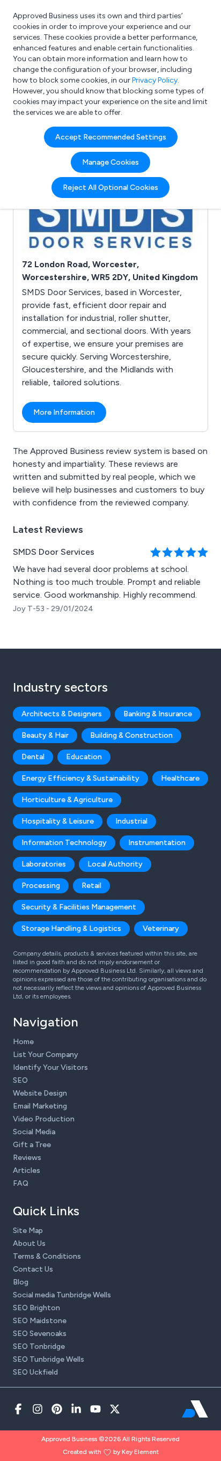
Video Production (44, 1119)
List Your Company (45, 1054)
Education (84, 756)
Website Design (40, 1093)
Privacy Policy (155, 80)
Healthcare (180, 778)
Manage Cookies (110, 162)
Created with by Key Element (111, 1452)
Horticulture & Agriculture (67, 799)
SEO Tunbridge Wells (48, 1359)
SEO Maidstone (40, 1320)
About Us (29, 1243)
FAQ (20, 1183)
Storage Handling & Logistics (71, 928)
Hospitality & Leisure (57, 821)
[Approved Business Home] (195, 1409)
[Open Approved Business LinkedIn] (76, 1409)
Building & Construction (131, 735)
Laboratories (43, 864)
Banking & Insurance (157, 713)
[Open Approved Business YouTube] (95, 1409)
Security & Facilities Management (78, 907)
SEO (20, 1080)
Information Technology (64, 842)
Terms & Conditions (47, 1256)
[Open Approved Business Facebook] (18, 1409)
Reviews (27, 1157)
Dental (33, 756)
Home (23, 1041)
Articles (26, 1170)
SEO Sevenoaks (40, 1333)
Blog (20, 1282)
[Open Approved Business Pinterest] (56, 1409)
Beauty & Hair (45, 735)
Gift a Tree (32, 1144)
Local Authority (115, 864)
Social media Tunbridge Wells (62, 1295)
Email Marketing (40, 1106)
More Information (64, 412)
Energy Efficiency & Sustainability (80, 778)
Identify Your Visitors (50, 1067)
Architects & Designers (61, 713)
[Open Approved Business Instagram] (37, 1409)
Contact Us (33, 1269)
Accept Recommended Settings (110, 137)
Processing (40, 885)
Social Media (34, 1131)
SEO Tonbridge (39, 1346)
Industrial (131, 821)
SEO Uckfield (35, 1372)
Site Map (28, 1230)
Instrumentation (157, 842)
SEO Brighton (36, 1307)
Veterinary (161, 928)
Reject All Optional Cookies (110, 187)
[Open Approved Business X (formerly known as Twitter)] (114, 1409)
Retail (91, 885)
